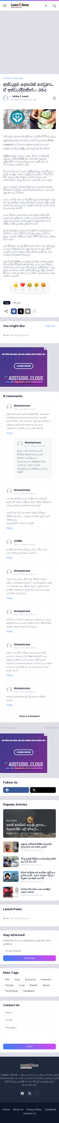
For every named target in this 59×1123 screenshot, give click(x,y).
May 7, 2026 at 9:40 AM (25, 409)
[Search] (54, 5)
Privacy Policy (34, 1109)
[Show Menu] (5, 5)
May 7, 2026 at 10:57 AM (25, 614)
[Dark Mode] (47, 5)
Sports (46, 985)
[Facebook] (14, 311)
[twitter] (43, 790)
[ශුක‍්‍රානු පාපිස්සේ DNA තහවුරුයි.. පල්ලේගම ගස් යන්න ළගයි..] (11, 847)
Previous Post (9, 727)
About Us (18, 1109)
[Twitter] (21, 311)
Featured (17, 78)
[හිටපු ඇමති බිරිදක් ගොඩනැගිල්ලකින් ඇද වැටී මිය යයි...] (11, 861)
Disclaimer (50, 1109)
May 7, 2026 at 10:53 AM (25, 574)
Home (6, 78)
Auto (17, 979)
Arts (7, 979)
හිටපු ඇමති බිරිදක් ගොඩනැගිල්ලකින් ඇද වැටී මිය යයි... (38, 860)
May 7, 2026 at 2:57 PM (35, 446)
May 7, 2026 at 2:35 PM (24, 692)
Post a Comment (30, 716)
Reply (9, 433)
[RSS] (37, 1093)
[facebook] (16, 790)
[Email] (28, 311)
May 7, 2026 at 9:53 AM (24, 544)
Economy (30, 979)
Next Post (51, 727)
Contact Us (29, 1113)
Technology (11, 991)
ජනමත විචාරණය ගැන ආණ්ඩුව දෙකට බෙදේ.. (36, 890)
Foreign (9, 985)
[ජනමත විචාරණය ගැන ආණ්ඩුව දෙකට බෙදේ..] (11, 892)
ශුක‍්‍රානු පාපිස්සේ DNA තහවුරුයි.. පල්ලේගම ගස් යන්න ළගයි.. (37, 845)
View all (50, 326)
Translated (28, 991)
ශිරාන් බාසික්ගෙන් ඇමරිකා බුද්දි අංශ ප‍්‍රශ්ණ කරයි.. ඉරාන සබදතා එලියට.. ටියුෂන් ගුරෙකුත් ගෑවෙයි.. (38, 875)
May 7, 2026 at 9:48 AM (24, 493)
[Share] (53, 98)
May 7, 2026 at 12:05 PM (25, 648)
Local (22, 985)
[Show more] (35, 311)
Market (33, 985)
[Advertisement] (29, 44)
